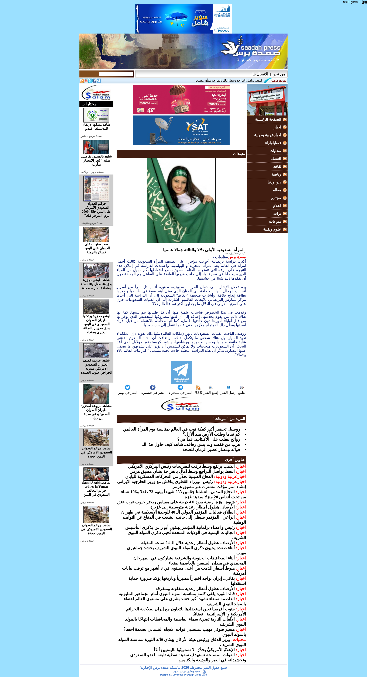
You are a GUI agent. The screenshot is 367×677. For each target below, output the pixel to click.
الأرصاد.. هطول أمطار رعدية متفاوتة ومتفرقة (195, 588)
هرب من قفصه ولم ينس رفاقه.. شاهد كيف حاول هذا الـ (191, 444)
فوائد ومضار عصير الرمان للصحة (211, 449)
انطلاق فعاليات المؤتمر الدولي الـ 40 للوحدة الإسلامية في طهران (178, 512)
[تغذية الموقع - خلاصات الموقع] (82, 81)
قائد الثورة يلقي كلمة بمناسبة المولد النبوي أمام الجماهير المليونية (177, 593)
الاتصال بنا (260, 74)
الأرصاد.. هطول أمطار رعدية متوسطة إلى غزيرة (192, 507)
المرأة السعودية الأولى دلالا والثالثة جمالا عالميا (204, 249)
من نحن (278, 74)
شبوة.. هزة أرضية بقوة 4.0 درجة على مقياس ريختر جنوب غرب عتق (176, 502)
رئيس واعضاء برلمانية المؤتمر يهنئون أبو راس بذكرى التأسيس (180, 527)
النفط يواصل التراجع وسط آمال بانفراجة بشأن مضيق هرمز (183, 471)
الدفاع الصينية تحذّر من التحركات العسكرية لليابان (169, 476)
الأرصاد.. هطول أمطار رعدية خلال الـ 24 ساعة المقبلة (188, 542)
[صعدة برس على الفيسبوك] (94, 81)
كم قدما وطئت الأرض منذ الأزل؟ (211, 434)
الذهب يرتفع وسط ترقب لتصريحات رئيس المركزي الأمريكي (181, 466)
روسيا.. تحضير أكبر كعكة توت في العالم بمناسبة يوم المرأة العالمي (181, 429)
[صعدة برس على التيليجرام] (99, 81)
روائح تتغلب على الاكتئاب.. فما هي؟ (208, 439)
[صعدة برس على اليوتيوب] (86, 81)
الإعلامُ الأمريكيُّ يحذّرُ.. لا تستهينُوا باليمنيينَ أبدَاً (194, 649)
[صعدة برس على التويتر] (90, 81)
